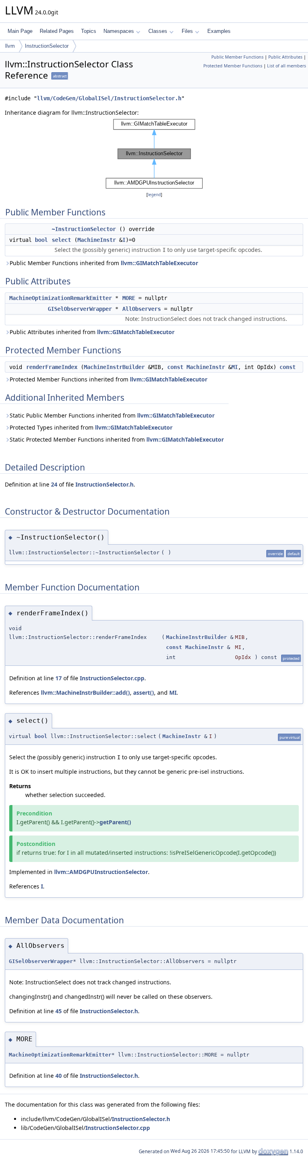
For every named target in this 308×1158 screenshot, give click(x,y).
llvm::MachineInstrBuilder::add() (85, 692)
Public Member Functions (237, 57)
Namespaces (118, 31)
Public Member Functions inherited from (104, 263)
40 (58, 1075)
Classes (157, 31)
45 (58, 1011)
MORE (128, 298)
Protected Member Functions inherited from (108, 379)
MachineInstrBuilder (114, 367)
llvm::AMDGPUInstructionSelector (101, 872)
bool (41, 240)
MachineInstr (96, 240)
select (61, 240)
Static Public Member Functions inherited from (112, 415)
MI (234, 367)
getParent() (115, 822)
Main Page (20, 31)
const (175, 367)
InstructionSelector (47, 46)
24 (54, 484)
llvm (10, 46)
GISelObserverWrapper (80, 309)
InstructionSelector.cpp (112, 678)
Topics (88, 31)
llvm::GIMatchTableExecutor (159, 263)
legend (154, 194)
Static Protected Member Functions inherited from (117, 439)
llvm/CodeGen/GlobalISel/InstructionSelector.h (109, 98)
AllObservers (141, 309)
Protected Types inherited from (91, 427)
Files (187, 31)
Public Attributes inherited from (92, 332)
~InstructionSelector (84, 229)
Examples (219, 31)
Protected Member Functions (232, 66)
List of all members (286, 66)
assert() (143, 692)
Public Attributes (285, 57)
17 (58, 678)
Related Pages (57, 31)
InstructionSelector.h (104, 484)
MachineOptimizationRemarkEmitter (60, 298)
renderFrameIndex (51, 367)
